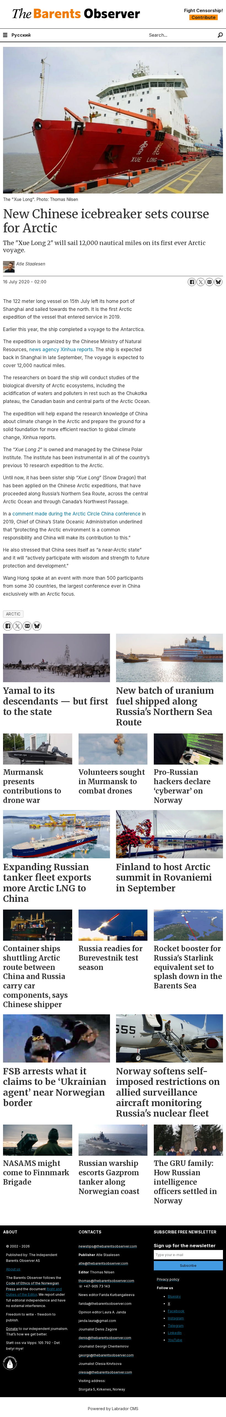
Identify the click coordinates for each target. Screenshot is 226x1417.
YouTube (175, 1340)
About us (13, 1269)
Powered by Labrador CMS (113, 1408)
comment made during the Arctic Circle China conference (76, 514)
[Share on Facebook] (192, 282)
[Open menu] (5, 35)
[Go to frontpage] (77, 14)
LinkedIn (175, 1333)
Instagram (176, 1318)
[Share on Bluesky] (218, 282)
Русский (21, 35)
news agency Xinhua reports (61, 349)
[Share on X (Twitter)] (201, 282)
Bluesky (174, 1296)
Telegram (176, 1326)
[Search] (220, 35)
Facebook (176, 1311)
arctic (13, 614)
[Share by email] (209, 282)
